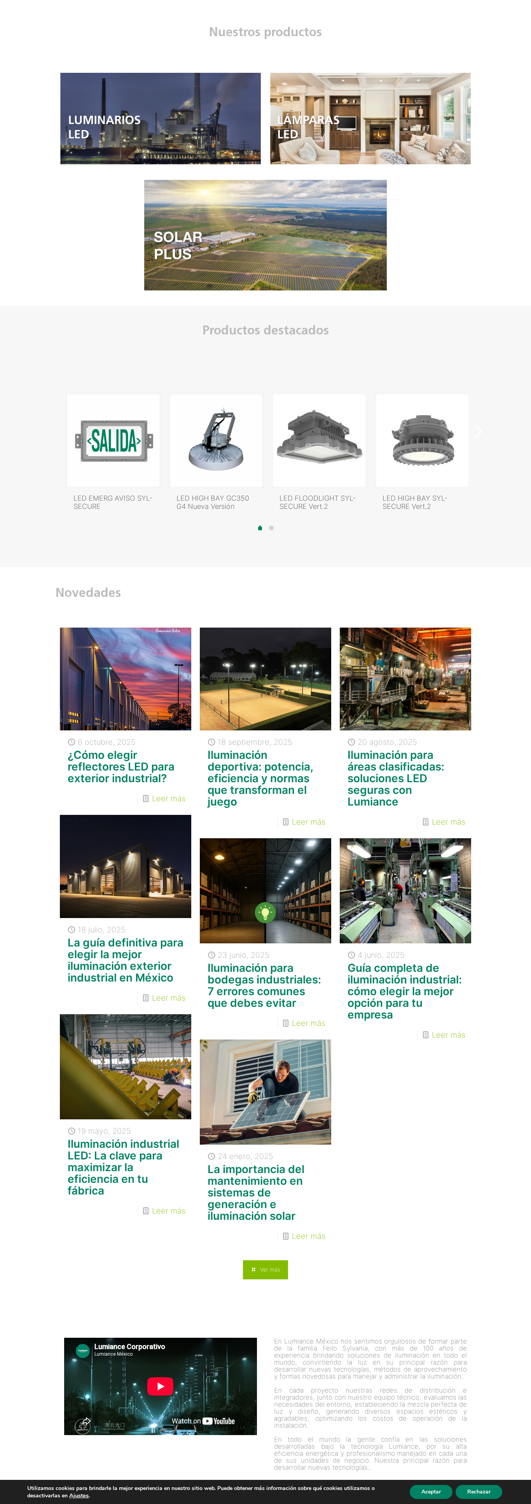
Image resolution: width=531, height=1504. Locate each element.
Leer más (168, 798)
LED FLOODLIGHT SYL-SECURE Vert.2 (317, 502)
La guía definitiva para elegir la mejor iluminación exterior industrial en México (125, 960)
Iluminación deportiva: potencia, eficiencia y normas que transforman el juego (260, 778)
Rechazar (479, 1491)
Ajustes (79, 1495)
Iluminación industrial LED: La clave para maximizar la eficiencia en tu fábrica (123, 1167)
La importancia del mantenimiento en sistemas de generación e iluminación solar (256, 1193)
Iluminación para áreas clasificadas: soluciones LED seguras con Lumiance (396, 778)
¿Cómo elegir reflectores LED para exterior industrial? (121, 766)
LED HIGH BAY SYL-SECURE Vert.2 (415, 502)
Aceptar (431, 1491)
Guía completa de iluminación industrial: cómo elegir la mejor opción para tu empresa (405, 991)
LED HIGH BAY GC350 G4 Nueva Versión (212, 502)
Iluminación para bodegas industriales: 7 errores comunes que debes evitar (264, 985)
